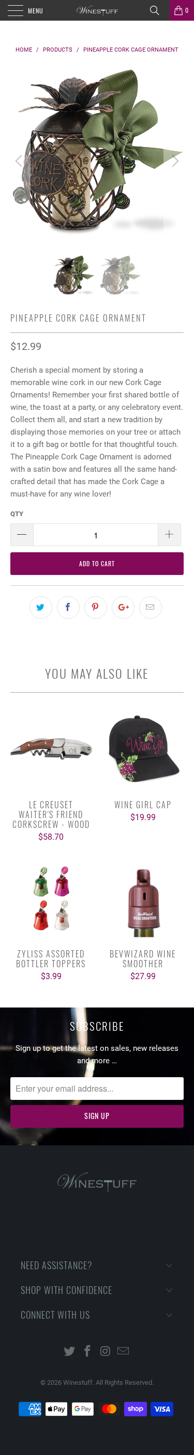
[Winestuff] (97, 10)
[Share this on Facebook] (68, 607)
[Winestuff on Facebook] (87, 1352)
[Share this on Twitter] (40, 607)
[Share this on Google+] (123, 607)
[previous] (20, 161)
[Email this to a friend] (150, 607)
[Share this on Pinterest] (95, 607)
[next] (173, 161)
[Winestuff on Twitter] (70, 1352)
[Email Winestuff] (123, 1352)
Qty (16, 514)
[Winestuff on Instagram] (105, 1352)
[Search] (158, 10)
